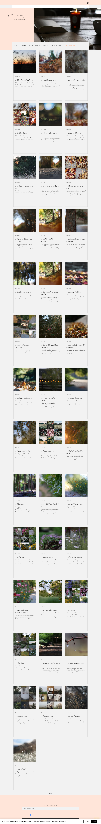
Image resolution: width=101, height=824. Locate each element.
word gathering (56, 45)
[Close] (99, 821)
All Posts (15, 45)
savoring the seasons (69, 45)
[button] (85, 45)
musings (24, 45)
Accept (94, 821)
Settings (87, 821)
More (79, 45)
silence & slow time (34, 45)
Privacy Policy (62, 821)
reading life (46, 45)
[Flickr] (91, 3)
